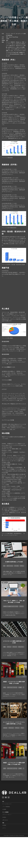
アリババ (15, 646)
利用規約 (4, 817)
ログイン (4, 828)
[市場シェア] (14, 557)
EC (4, 565)
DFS (5, 687)
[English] (3, 4)
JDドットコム (10, 565)
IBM (4, 646)
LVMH (20, 687)
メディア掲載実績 (6, 806)
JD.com (5, 727)
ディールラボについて (6, 804)
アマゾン (22, 565)
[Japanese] (5, 4)
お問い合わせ (5, 820)
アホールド (11, 727)
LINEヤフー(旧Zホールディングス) (11, 606)
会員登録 (4, 825)
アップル (16, 565)
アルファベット (22, 646)
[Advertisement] (14, 292)
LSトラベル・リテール (12, 687)
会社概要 (4, 809)
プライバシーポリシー (6, 814)
